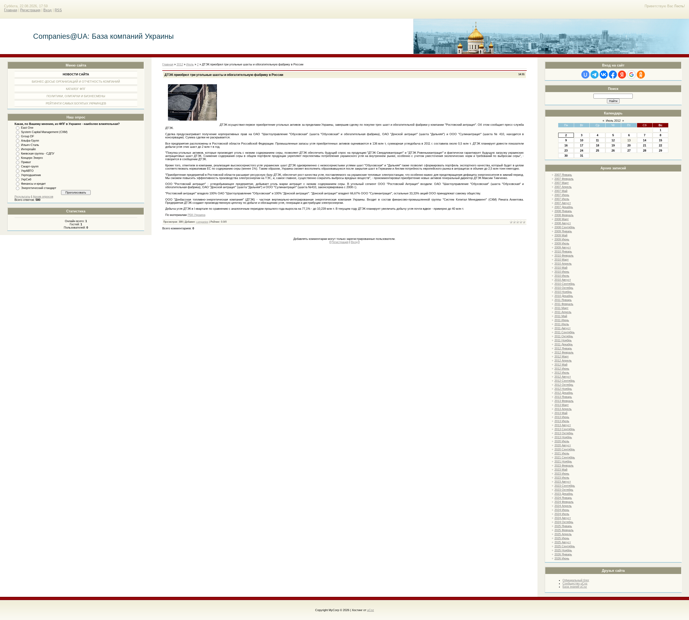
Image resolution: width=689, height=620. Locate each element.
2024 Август (562, 518)
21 (644, 145)
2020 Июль (561, 441)
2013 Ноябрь (563, 437)
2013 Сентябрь (564, 429)
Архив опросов (43, 196)
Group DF (27, 136)
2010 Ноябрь (563, 291)
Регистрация (30, 10)
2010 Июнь (561, 271)
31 (581, 155)
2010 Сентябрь (564, 283)
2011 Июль (561, 324)
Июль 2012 (613, 120)
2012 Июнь (561, 368)
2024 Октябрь (563, 522)
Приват (26, 162)
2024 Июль (561, 514)
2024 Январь (563, 497)
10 (581, 140)
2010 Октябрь (563, 287)
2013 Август (562, 425)
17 (581, 145)
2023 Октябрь (563, 489)
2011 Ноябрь (563, 340)
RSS (58, 10)
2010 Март (561, 259)
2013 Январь (563, 396)
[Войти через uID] (585, 75)
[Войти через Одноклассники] (641, 75)
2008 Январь (563, 211)
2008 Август (562, 223)
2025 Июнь (561, 538)
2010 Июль (561, 275)
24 (581, 150)
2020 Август (562, 445)
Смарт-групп (29, 166)
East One (27, 127)
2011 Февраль (563, 304)
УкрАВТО (27, 170)
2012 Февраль (564, 352)
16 (566, 145)
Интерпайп (28, 149)
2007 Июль (561, 199)
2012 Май (560, 364)
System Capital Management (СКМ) (44, 132)
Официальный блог (576, 580)
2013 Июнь (561, 417)
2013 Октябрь (563, 433)
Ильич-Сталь (30, 144)
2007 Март (561, 182)
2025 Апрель (563, 534)
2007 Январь (563, 174)
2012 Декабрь (563, 392)
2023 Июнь (561, 473)
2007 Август (562, 203)
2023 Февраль (564, 465)
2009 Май (560, 235)
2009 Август (562, 247)
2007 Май (560, 190)
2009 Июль (561, 243)
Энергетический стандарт (38, 188)
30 (566, 155)
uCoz (370, 610)
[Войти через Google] (631, 74)
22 (660, 145)
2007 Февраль (564, 178)
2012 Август (562, 376)
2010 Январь (563, 251)
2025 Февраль (564, 530)
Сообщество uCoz (575, 583)
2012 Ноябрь (563, 388)
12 (613, 140)
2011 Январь (563, 300)
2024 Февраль (564, 501)
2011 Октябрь (563, 336)
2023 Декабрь (563, 493)
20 (629, 145)
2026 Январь (563, 554)
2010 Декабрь (563, 295)
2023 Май (560, 469)
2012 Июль (561, 372)
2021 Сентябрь (564, 457)
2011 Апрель (562, 312)
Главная (10, 10)
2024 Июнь (561, 510)
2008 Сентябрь (564, 227)
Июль (190, 64)
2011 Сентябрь (564, 332)
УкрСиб (26, 179)
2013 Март (561, 405)
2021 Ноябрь (563, 461)
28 (644, 150)
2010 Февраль (564, 255)
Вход (47, 10)
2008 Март (561, 219)
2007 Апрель (563, 186)
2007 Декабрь (563, 207)
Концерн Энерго (32, 157)
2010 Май (560, 267)
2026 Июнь (561, 558)
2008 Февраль (564, 215)
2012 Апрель (563, 360)
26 (613, 150)
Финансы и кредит (33, 183)
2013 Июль (561, 421)
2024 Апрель (563, 505)
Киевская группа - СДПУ (37, 153)
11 (597, 140)
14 (644, 140)
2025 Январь (563, 526)
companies (202, 221)
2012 (180, 64)
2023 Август (562, 481)
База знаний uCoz (575, 586)
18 (597, 145)
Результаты (22, 196)
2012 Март (561, 356)
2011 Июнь (561, 320)
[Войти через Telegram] (594, 75)
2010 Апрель (563, 263)
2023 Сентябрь (564, 485)
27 (629, 150)
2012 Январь (563, 348)
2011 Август (562, 328)
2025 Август (562, 542)
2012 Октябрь (563, 384)
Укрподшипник (31, 175)
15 (660, 140)
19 (613, 145)
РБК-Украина (196, 214)
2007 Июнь (561, 195)
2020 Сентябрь (564, 449)
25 (597, 150)
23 (566, 150)
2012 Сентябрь (564, 380)
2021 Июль (561, 453)
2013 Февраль (564, 400)
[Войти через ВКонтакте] (604, 75)
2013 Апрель (563, 409)
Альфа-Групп (30, 140)
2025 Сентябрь (564, 546)
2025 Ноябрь (563, 550)
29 (660, 150)
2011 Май (560, 316)
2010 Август (562, 279)
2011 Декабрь (563, 344)
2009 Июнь (561, 239)
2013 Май (560, 413)
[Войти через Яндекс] (622, 75)
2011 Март (561, 308)
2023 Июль (561, 477)
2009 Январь (563, 231)
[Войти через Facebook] (613, 75)
